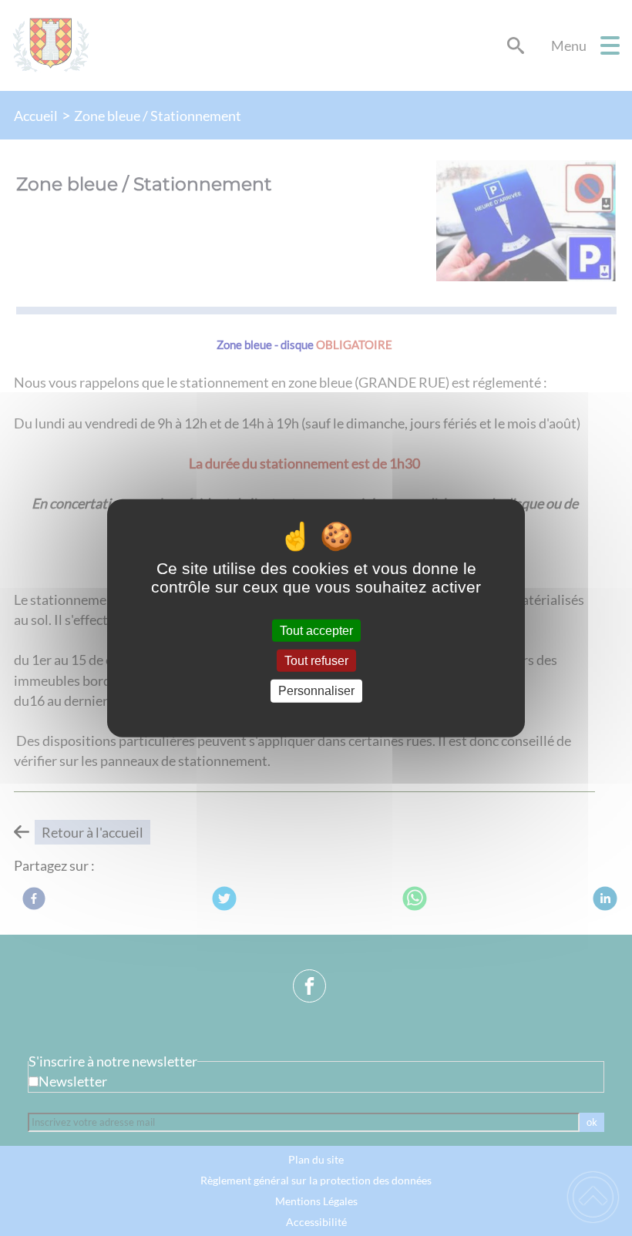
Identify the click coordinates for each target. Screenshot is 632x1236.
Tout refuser (316, 660)
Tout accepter (316, 630)
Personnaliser (316, 690)
